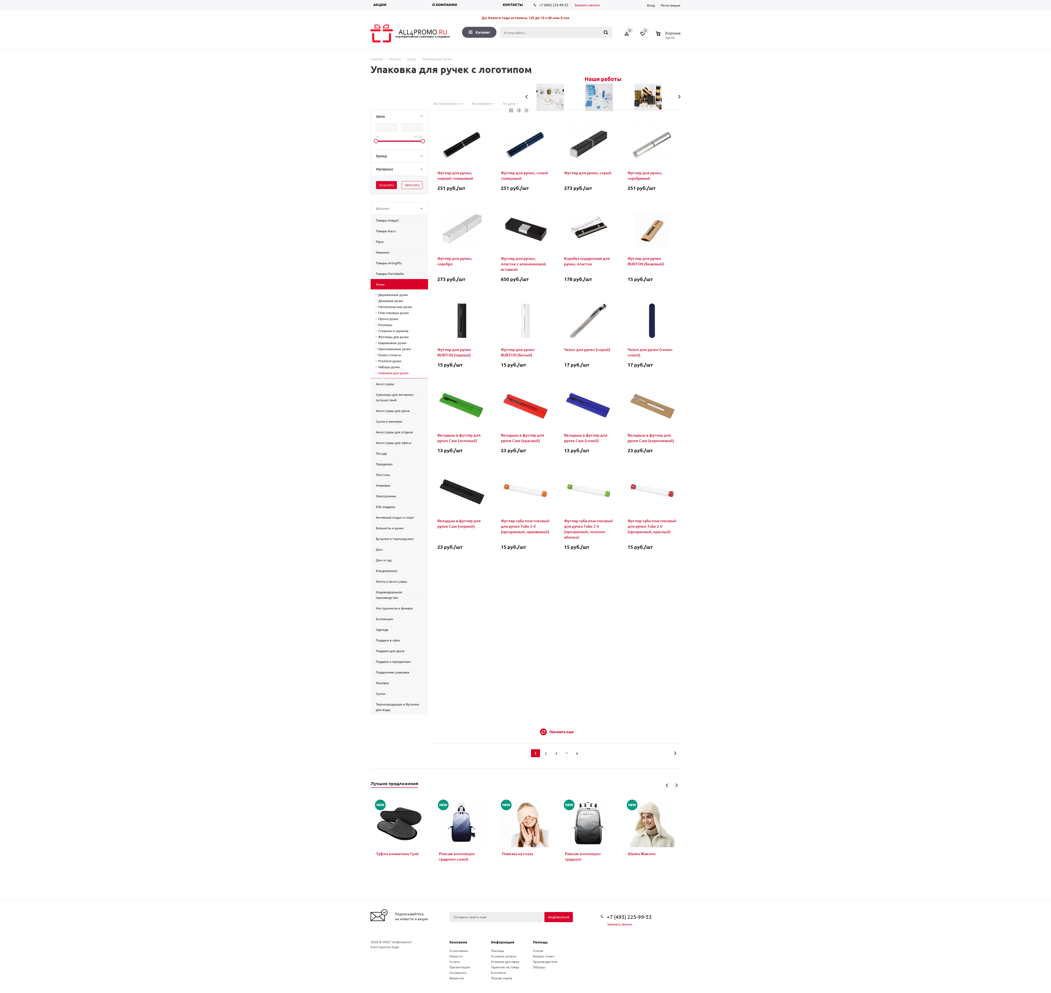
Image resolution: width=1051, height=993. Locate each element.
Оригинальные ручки (394, 349)
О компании (444, 4)
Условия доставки (505, 961)
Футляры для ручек (393, 337)
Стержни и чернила (393, 331)
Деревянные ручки (393, 294)
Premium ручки (389, 361)
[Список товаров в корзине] (669, 36)
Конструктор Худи (385, 947)
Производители (545, 961)
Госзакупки (457, 972)
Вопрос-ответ (544, 956)
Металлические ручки (395, 306)
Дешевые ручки (390, 300)
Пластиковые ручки (393, 312)
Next (676, 785)
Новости (456, 956)
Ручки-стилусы (389, 355)
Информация (502, 942)
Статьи (538, 950)
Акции (379, 4)
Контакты (513, 4)
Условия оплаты (503, 956)
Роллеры (385, 325)
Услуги (454, 961)
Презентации (459, 967)
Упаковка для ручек (393, 373)
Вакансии (456, 978)
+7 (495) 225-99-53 (553, 4)
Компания (458, 942)
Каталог (483, 32)
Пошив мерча (501, 978)
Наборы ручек (389, 367)
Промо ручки (388, 319)
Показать (386, 185)
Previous (667, 785)
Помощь (540, 942)
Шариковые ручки (392, 343)
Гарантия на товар (505, 967)
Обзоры (539, 967)
